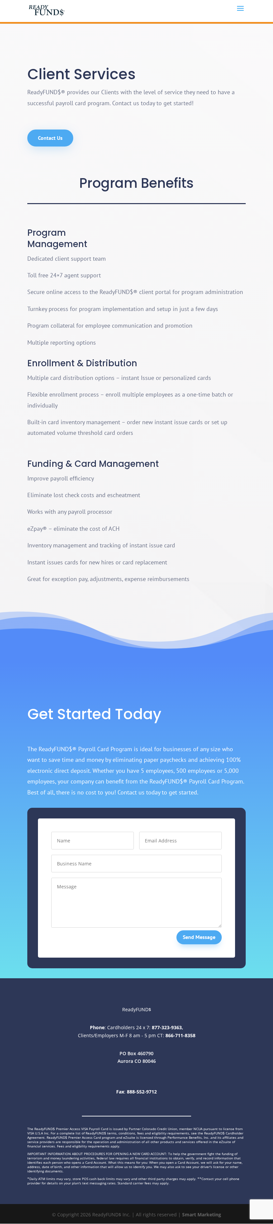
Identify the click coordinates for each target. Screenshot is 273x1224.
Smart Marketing (201, 1214)
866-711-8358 (180, 1035)
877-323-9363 (167, 1027)
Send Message (199, 937)
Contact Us (50, 138)
